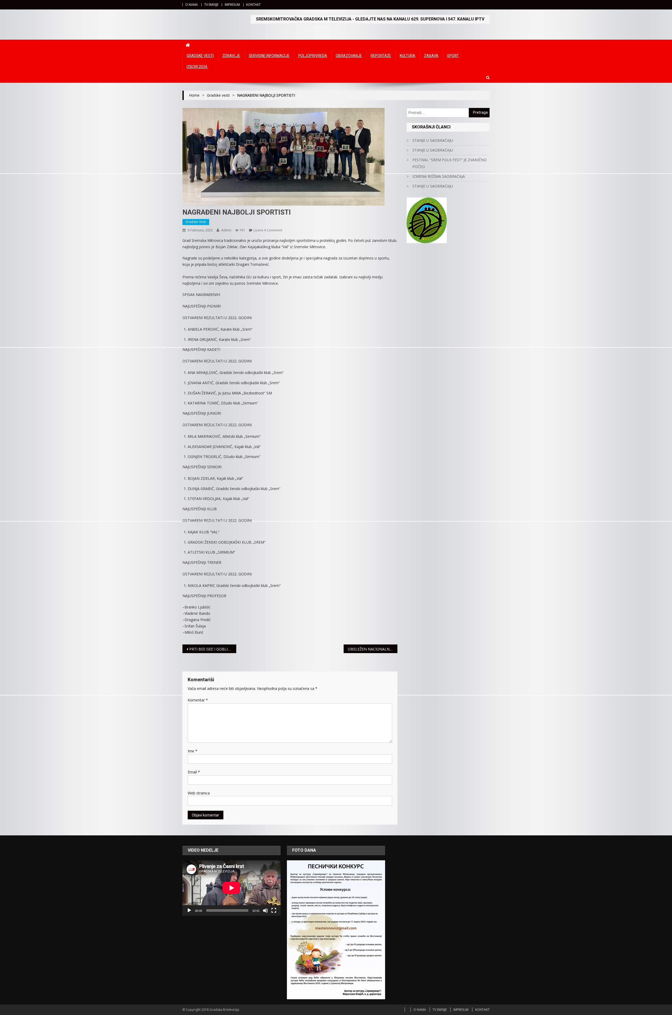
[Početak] (189, 910)
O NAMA (191, 4)
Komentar (198, 700)
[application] (231, 887)
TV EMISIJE (211, 4)
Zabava (431, 56)
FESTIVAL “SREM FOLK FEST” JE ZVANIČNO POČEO (449, 163)
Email (194, 771)
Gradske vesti (200, 56)
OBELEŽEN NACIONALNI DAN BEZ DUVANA (372, 649)
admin (226, 230)
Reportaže (381, 56)
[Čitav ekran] (273, 910)
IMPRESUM (232, 4)
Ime (192, 750)
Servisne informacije (269, 56)
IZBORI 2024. (197, 67)
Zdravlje (231, 56)
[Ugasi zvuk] (265, 910)
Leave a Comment (268, 230)
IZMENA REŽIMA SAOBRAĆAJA (438, 176)
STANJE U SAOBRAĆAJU (432, 140)
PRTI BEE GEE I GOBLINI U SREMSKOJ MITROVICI (212, 649)
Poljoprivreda (312, 56)
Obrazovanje (349, 56)
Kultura (407, 56)
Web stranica (199, 792)
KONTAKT (253, 4)
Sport (453, 56)
